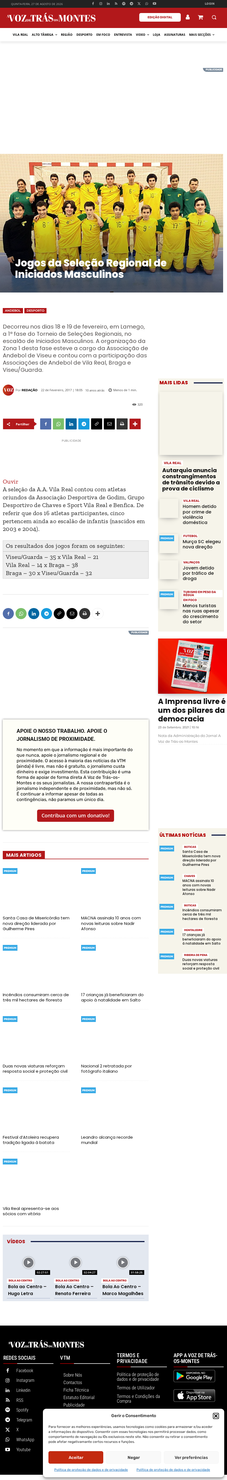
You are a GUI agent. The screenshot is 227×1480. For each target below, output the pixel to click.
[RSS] (116, 4)
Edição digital (160, 17)
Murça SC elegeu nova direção (202, 544)
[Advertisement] (113, 107)
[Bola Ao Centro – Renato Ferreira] (75, 1263)
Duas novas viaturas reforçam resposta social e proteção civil (35, 1068)
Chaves (189, 876)
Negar (134, 1457)
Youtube (23, 1449)
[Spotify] (124, 4)
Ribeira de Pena (195, 955)
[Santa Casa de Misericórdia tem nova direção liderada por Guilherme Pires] (36, 889)
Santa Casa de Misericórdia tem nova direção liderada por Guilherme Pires (36, 923)
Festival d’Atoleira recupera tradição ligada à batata (31, 1140)
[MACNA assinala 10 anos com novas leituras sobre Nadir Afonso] (114, 889)
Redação (29, 390)
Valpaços (191, 562)
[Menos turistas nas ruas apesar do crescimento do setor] (168, 599)
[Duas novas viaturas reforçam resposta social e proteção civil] (36, 1037)
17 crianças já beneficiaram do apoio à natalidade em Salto (112, 997)
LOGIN (210, 4)
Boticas (190, 847)
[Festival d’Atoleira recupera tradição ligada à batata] (36, 1108)
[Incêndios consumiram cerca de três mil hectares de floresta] (36, 965)
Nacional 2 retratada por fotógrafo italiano (106, 1068)
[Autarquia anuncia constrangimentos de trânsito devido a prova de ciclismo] (191, 423)
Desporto (35, 310)
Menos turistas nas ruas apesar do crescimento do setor (201, 613)
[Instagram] (100, 4)
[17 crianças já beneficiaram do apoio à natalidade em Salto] (114, 965)
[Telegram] (131, 4)
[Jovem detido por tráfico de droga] (168, 569)
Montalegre (193, 930)
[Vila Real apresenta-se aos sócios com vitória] (36, 1179)
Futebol (190, 536)
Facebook (24, 1370)
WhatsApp (25, 1439)
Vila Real (172, 463)
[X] (139, 4)
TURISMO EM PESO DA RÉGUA (199, 593)
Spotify (22, 1410)
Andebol (13, 310)
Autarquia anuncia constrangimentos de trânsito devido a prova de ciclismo (191, 479)
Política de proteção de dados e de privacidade (91, 1470)
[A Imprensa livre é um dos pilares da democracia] (192, 666)
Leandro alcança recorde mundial (107, 1140)
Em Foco (190, 600)
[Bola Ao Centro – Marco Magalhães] (123, 1263)
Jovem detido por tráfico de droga (198, 573)
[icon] (200, 18)
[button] (216, 1416)
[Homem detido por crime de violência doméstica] (168, 508)
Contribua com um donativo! (76, 815)
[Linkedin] (108, 4)
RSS (19, 1400)
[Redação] (9, 390)
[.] (188, 17)
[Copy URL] (96, 423)
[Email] (109, 423)
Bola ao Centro (20, 1280)
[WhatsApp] (147, 4)
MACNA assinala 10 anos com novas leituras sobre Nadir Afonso (111, 923)
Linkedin (23, 1390)
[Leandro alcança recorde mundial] (114, 1108)
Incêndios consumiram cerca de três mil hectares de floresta (36, 997)
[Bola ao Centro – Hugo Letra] (28, 1263)
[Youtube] (154, 4)
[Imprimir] (122, 423)
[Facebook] (93, 4)
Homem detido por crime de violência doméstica (199, 514)
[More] (135, 423)
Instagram (25, 1380)
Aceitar (76, 1457)
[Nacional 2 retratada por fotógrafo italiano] (114, 1037)
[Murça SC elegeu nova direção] (168, 543)
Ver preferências (191, 1457)
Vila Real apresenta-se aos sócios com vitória (31, 1211)
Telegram (24, 1420)
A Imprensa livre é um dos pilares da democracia (192, 710)
